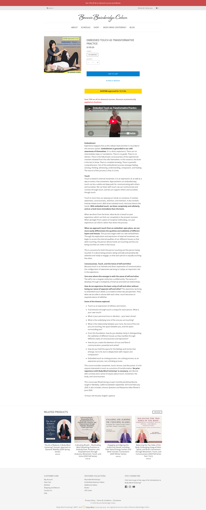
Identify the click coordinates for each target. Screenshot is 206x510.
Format (89, 51)
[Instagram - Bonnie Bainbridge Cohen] (130, 486)
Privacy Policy (90, 500)
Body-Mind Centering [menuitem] (114, 27)
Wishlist (47, 485)
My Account (148, 8)
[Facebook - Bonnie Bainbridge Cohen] (126, 486)
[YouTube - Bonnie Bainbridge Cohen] (134, 486)
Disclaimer (117, 500)
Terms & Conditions (104, 500)
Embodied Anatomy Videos (94, 482)
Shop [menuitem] (96, 27)
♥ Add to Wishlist (113, 80)
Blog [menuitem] (132, 27)
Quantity (89, 59)
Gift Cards (88, 490)
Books (86, 488)
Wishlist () (141, 8)
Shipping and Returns (52, 488)
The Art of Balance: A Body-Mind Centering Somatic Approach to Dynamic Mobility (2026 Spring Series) (57, 448)
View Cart (47, 482)
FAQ (45, 493)
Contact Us (48, 490)
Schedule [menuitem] (85, 27)
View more (157, 412)
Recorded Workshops (92, 479)
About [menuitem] (74, 27)
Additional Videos (90, 485)
